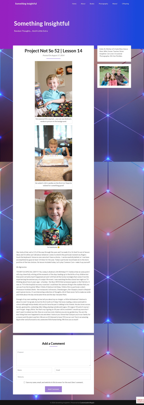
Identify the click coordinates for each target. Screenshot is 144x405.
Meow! (114, 4)
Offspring (125, 4)
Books (92, 4)
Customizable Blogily (87, 403)
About (83, 4)
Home (74, 4)
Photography (103, 4)
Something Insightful (26, 3)
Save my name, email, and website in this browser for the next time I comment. (54, 382)
